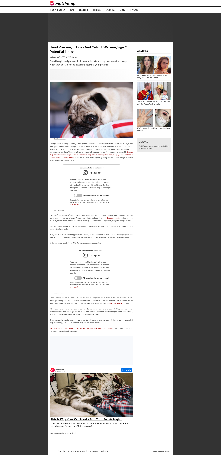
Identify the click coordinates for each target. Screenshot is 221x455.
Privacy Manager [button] (93, 451)
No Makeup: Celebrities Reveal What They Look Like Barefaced (152, 76)
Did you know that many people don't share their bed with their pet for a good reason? (82, 328)
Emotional (110, 9)
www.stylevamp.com (164, 451)
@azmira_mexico (115, 303)
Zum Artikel (126, 370)
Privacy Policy (61, 451)
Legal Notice (104, 451)
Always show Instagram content (96, 195)
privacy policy (74, 204)
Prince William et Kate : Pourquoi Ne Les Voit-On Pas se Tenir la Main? (153, 103)
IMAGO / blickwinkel (59, 139)
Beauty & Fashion (57, 9)
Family (122, 9)
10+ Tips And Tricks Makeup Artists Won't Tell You (154, 129)
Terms (52, 451)
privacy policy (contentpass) (76, 451)
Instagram (61, 210)
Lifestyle (97, 9)
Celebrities (83, 9)
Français (134, 9)
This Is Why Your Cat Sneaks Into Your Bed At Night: (86, 419)
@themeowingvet (112, 218)
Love (72, 9)
